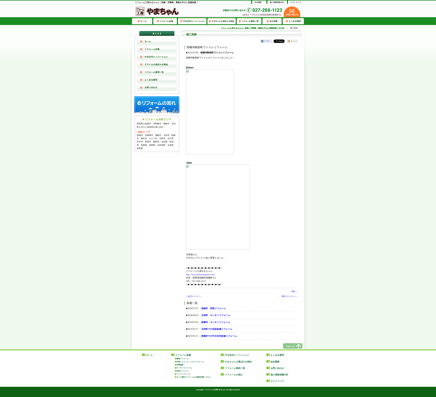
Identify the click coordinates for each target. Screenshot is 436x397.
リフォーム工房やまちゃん (215, 390)
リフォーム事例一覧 (249, 21)
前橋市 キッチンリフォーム (215, 322)
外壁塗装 (180, 365)
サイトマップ (277, 381)
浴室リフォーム (183, 371)
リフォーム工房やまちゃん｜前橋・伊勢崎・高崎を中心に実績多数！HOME (253, 28)
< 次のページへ (193, 296)
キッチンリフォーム (184, 368)
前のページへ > (289, 296)
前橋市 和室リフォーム (213, 308)
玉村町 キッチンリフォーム (215, 315)
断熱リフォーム (183, 359)
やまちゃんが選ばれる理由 (222, 21)
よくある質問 (293, 21)
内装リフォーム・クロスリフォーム (190, 362)
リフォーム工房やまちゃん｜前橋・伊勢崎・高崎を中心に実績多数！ (166, 2)
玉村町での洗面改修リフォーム (216, 329)
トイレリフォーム (183, 374)
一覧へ (293, 291)
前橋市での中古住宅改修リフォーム (219, 336)
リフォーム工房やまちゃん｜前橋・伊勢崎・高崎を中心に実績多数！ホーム (142, 21)
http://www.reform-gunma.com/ (200, 274)
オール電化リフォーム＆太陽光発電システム (194, 377)
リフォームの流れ (234, 374)
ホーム (149, 355)
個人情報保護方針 (279, 374)
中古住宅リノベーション (192, 21)
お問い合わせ (157, 87)
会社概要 (272, 21)
